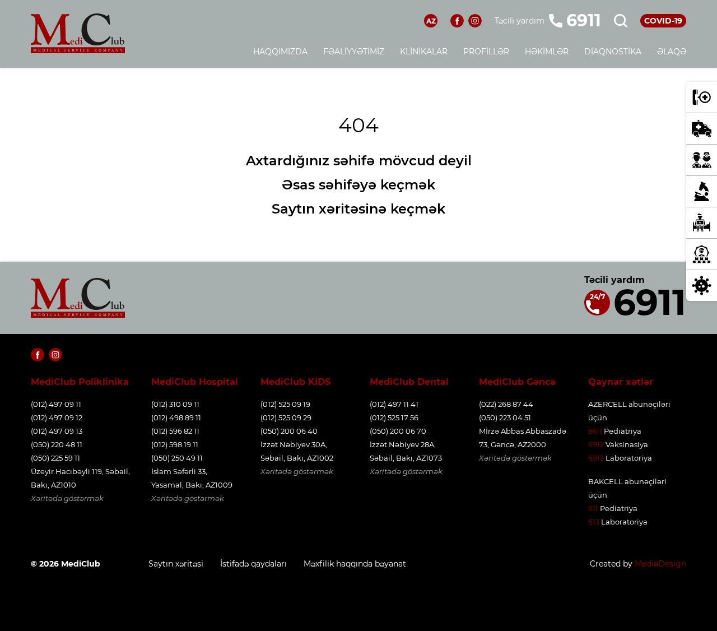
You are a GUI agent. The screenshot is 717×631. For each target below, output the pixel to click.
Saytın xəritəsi (175, 564)
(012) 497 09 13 (56, 430)
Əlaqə (671, 52)
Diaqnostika (612, 52)
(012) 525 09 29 (285, 417)
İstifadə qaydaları (253, 564)
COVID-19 (663, 21)
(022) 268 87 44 (506, 404)
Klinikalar (424, 52)
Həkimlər (547, 52)
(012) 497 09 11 (56, 404)
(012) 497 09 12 (56, 417)
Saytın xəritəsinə (329, 209)
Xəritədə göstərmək (67, 498)
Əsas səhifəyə (329, 185)
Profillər (486, 52)
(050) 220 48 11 (56, 444)
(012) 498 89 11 (176, 417)
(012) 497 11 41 (394, 404)
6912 (596, 444)
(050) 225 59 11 (55, 457)
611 (593, 508)
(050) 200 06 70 (398, 430)
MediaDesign (660, 564)
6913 (596, 457)
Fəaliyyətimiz (353, 52)
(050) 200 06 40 (289, 430)
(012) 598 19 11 (174, 444)
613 (593, 521)
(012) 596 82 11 (175, 430)
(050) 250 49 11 (177, 457)
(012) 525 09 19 (285, 404)
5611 (595, 430)
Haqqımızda (280, 52)
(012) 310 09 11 (175, 404)
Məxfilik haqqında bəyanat (355, 564)
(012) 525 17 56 (394, 417)
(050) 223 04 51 (505, 417)
